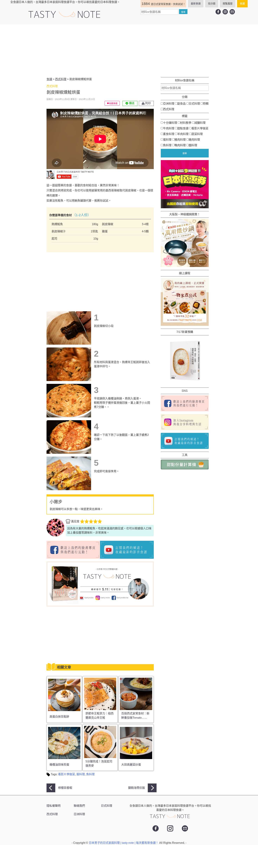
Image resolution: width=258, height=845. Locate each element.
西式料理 (168, 109)
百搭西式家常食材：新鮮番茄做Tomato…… (135, 715)
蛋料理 (80, 774)
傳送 (131, 103)
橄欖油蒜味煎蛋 (59, 764)
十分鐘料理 (170, 122)
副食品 (181, 103)
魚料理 (90, 774)
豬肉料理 (180, 139)
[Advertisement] (129, 50)
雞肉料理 (194, 139)
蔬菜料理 (197, 133)
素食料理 (168, 133)
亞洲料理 (168, 103)
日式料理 (194, 103)
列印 (147, 103)
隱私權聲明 (54, 805)
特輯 (206, 103)
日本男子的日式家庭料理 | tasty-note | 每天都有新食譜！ (124, 842)
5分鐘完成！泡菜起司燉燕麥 (98, 763)
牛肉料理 (168, 128)
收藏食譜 (113, 103)
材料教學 (185, 122)
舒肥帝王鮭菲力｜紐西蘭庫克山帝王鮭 (99, 715)
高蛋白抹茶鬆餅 (59, 716)
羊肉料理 (182, 133)
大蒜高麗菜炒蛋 (131, 764)
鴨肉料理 (180, 145)
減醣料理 (200, 122)
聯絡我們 (79, 805)
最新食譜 (196, 3)
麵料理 (193, 145)
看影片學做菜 (66, 774)
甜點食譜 (182, 128)
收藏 (242, 3)
